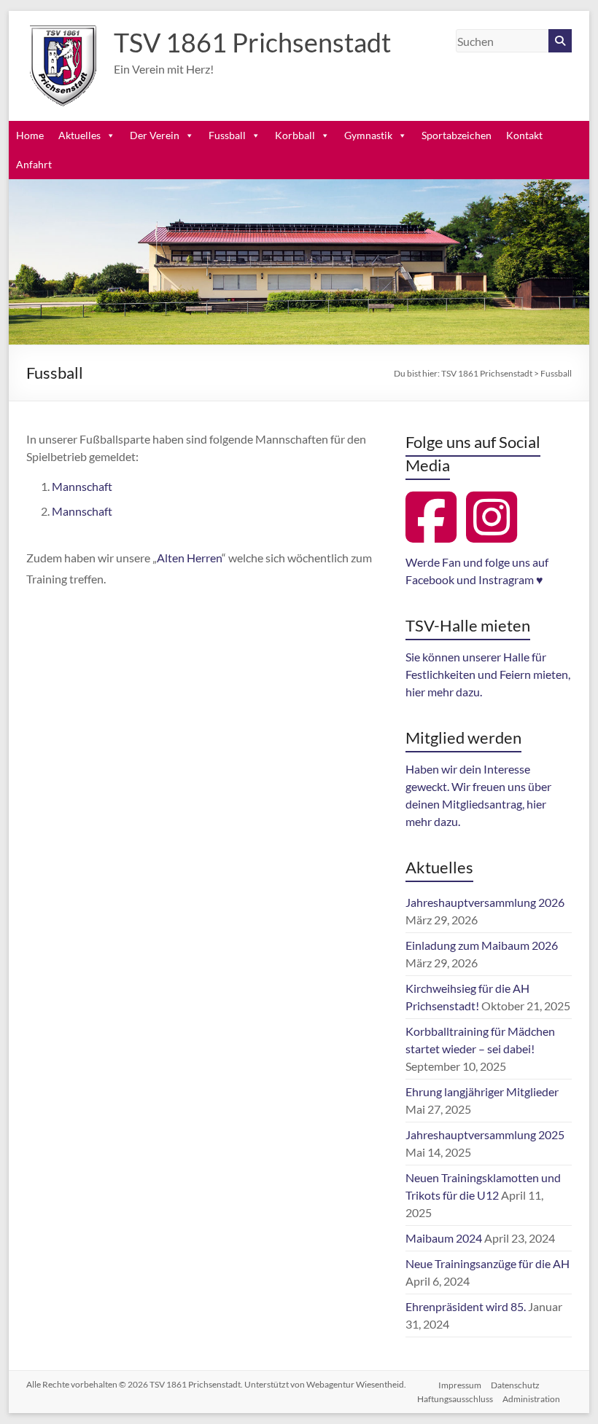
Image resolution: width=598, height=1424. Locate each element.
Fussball (227, 135)
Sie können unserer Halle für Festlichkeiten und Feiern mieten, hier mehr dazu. (487, 674)
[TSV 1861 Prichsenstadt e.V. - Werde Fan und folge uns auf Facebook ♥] (434, 534)
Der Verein (154, 135)
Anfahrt (34, 164)
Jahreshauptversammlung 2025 (484, 1134)
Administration (531, 1398)
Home (30, 135)
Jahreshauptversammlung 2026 (484, 902)
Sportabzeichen (457, 135)
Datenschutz (515, 1385)
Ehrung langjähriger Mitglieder (482, 1091)
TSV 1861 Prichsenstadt (252, 42)
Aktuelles (79, 135)
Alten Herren (189, 558)
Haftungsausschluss (455, 1398)
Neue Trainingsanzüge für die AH (487, 1263)
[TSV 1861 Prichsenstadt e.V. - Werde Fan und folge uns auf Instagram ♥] (495, 534)
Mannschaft (82, 486)
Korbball (295, 135)
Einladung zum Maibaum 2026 (481, 945)
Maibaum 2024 (443, 1238)
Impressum (459, 1385)
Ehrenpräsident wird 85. (465, 1306)
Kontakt (524, 135)
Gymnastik (368, 135)
